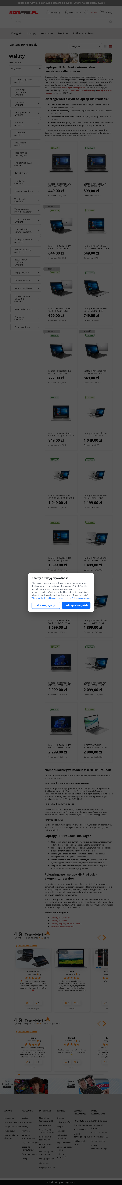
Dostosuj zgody (46, 605)
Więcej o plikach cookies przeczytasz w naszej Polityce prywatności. (61, 598)
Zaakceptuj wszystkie (76, 605)
